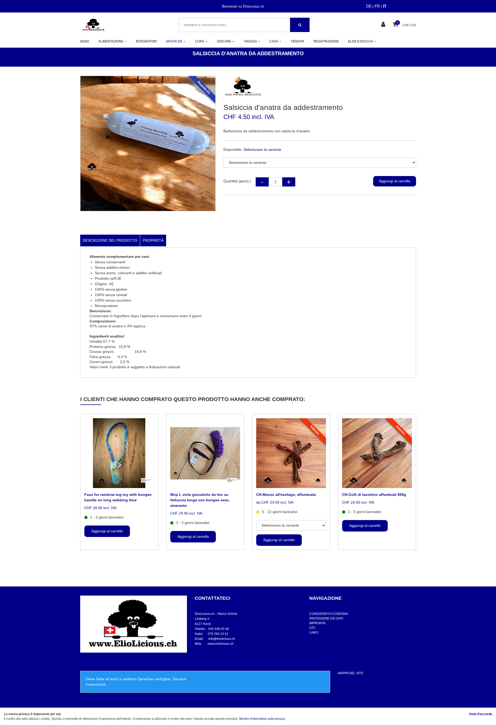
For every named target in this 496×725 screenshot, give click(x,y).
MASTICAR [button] (174, 41)
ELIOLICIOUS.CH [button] (360, 41)
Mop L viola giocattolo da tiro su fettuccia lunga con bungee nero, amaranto (200, 500)
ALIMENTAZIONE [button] (110, 41)
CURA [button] (199, 41)
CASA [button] (273, 41)
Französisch (96, 684)
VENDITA (297, 41)
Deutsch (179, 679)
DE (369, 6)
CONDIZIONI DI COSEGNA (328, 614)
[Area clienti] (384, 24)
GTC (312, 628)
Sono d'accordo (480, 714)
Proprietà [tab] (153, 240)
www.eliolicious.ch (221, 644)
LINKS (313, 632)
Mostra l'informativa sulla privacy (262, 719)
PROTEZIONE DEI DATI (326, 618)
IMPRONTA (317, 623)
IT (384, 6)
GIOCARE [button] (224, 41)
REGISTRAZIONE (326, 41)
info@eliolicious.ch (221, 639)
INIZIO (84, 41)
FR (377, 6)
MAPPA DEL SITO (350, 673)
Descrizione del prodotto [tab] (110, 240)
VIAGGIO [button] (250, 41)
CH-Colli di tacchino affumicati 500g (374, 494)
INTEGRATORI (146, 41)
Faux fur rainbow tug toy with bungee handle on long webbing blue (118, 497)
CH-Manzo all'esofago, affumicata (286, 494)
